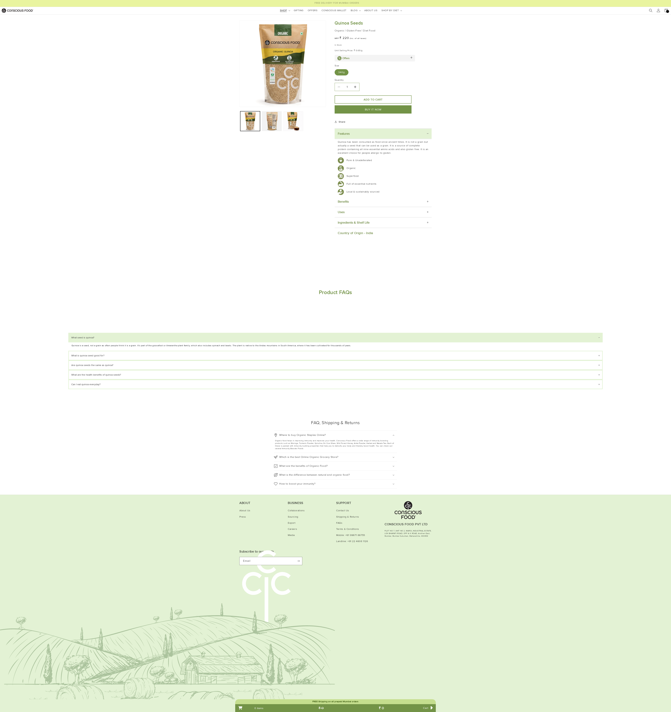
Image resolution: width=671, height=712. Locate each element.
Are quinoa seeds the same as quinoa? (92, 365)
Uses (341, 212)
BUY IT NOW (373, 109)
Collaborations (296, 510)
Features (344, 134)
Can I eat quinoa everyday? (85, 384)
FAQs (339, 522)
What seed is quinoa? (82, 337)
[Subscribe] (298, 561)
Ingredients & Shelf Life (354, 222)
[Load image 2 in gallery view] (272, 121)
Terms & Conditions (347, 529)
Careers (292, 529)
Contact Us (342, 510)
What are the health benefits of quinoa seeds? (96, 374)
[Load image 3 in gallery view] (293, 121)
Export (291, 522)
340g (341, 72)
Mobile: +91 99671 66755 (350, 535)
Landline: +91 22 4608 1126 (352, 541)
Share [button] (342, 121)
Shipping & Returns (347, 516)
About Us (244, 510)
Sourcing (293, 516)
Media (291, 535)
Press (242, 516)
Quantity (339, 80)
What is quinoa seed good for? (87, 355)
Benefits (343, 202)
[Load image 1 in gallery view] (250, 121)
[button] (284, 10)
